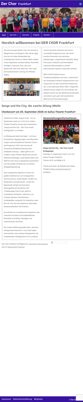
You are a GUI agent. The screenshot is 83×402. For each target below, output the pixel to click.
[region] (22, 87)
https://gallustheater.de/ (61, 169)
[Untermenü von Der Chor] (17, 35)
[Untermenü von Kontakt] (50, 35)
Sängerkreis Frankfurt (16, 247)
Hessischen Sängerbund (38, 244)
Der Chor (9, 4)
